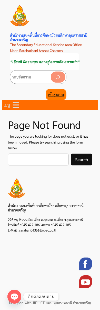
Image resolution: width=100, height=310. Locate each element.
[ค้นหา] (58, 77)
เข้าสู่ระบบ (56, 94)
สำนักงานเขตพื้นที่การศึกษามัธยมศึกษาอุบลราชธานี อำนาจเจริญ (48, 37)
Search (81, 159)
